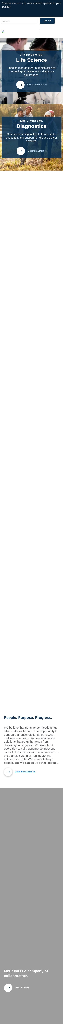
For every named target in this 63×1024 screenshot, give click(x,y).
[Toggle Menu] (56, 32)
